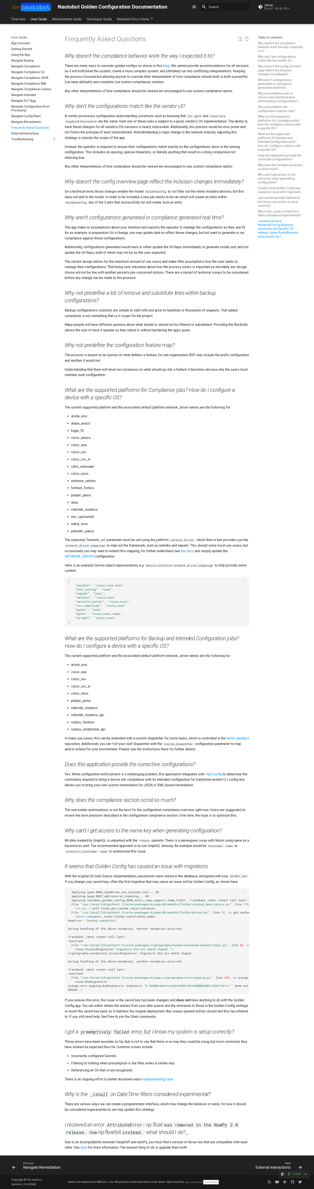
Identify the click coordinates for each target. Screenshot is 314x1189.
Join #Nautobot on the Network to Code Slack (137, 1181)
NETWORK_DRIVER (79, 556)
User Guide (39, 19)
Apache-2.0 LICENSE (23, 1184)
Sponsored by (175, 1181)
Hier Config (213, 774)
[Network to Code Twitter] (300, 1182)
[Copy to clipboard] (245, 581)
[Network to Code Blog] (269, 1182)
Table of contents (270, 37)
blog (166, 66)
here (84, 1147)
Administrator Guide (67, 19)
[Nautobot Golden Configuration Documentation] (31, 7)
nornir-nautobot (237, 738)
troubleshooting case (157, 1079)
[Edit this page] (246, 39)
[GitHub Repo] (292, 1182)
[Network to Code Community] (284, 1182)
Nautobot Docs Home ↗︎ (135, 19)
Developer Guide (99, 19)
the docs (187, 551)
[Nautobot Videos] (277, 1182)
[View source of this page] (239, 39)
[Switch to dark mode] (194, 7)
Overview (18, 19)
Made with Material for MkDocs (87, 1181)
